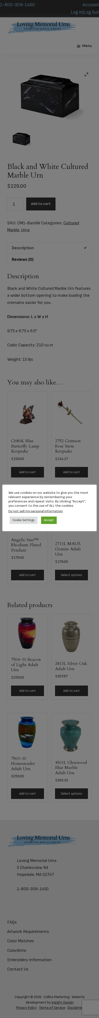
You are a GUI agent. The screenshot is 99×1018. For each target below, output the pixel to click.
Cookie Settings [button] (23, 520)
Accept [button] (49, 520)
